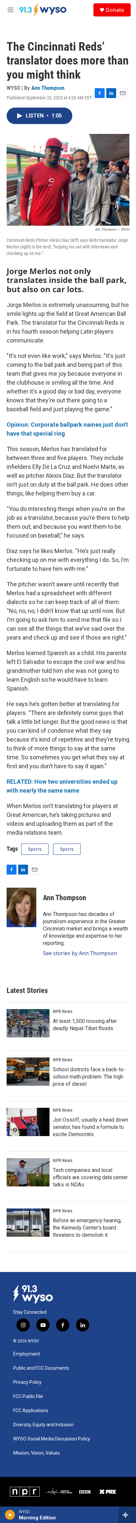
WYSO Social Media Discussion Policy (51, 1438)
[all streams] (127, 1515)
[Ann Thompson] (21, 907)
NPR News (62, 1011)
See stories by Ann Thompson (80, 953)
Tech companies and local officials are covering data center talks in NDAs (90, 1177)
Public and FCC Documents (41, 1368)
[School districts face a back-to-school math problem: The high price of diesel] (28, 1071)
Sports (35, 849)
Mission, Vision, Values (36, 1453)
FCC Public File (28, 1396)
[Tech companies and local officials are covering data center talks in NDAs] (28, 1172)
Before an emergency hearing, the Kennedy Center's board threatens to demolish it (87, 1227)
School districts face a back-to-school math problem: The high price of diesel (89, 1076)
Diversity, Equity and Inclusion (43, 1424)
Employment (26, 1354)
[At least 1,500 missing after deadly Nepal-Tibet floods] (28, 1023)
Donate (115, 10)
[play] (10, 1514)
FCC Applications (30, 1410)
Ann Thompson (47, 88)
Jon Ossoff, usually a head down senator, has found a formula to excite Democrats (90, 1127)
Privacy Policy (27, 1382)
